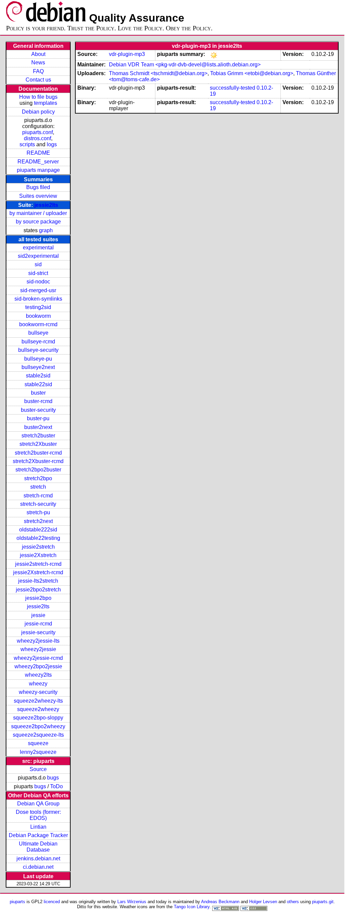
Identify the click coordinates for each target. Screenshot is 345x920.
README (38, 153)
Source (38, 769)
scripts (27, 144)
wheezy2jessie (38, 649)
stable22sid (38, 384)
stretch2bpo (38, 478)
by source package (38, 221)
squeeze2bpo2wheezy (38, 726)
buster (38, 393)
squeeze (38, 743)
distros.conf (37, 138)
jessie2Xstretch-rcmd (38, 572)
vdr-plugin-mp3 (127, 54)
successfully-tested (232, 88)
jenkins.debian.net (38, 858)
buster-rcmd (38, 401)
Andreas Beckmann (220, 901)
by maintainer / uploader (38, 213)
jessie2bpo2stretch (38, 589)
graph (46, 230)
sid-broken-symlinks (38, 299)
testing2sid (38, 307)
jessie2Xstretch (38, 555)
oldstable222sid (38, 529)
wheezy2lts (38, 675)
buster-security (38, 410)
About (38, 54)
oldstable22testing (38, 538)
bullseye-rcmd (38, 341)
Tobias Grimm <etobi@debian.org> (251, 73)
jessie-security (38, 632)
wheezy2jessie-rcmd (38, 658)
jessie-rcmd (38, 623)
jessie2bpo (38, 598)
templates (45, 103)
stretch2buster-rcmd (38, 453)
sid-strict (38, 273)
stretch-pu (38, 512)
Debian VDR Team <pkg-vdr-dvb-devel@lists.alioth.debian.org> (185, 64)
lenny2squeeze (38, 752)
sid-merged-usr (38, 290)
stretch (38, 487)
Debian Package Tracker (38, 835)
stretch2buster (38, 435)
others (293, 901)
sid (38, 264)
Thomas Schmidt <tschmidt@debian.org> (158, 73)
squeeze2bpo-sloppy (38, 717)
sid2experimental (38, 256)
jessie (38, 615)
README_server (38, 161)
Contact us (38, 80)
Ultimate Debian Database (38, 847)
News (38, 62)
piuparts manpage (38, 170)
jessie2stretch (38, 547)
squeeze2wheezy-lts (38, 701)
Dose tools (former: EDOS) (38, 815)
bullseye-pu (38, 359)
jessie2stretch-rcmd (38, 564)
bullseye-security (38, 350)
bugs (53, 777)
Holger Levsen (263, 901)
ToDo (56, 786)
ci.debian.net (38, 867)
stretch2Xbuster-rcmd (38, 461)
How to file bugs (38, 97)
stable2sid (38, 375)
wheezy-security (38, 692)
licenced (52, 901)
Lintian (38, 827)
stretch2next (38, 521)
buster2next (38, 427)
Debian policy (38, 112)
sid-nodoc (38, 281)
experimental (38, 247)
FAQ (38, 71)
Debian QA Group (38, 803)
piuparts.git (323, 901)
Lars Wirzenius (131, 901)
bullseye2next (38, 367)
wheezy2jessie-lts (38, 641)
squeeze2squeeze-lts (38, 735)
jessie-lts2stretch (38, 581)
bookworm (38, 316)
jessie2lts (46, 205)
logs (52, 144)
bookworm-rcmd (38, 324)
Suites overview (38, 196)
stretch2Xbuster (38, 444)
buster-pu (38, 418)
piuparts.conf (37, 132)
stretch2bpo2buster (38, 469)
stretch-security (38, 504)
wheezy (38, 683)
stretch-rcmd (38, 495)
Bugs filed (38, 187)
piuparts (17, 901)
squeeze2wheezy (38, 709)
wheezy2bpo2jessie (38, 666)
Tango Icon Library (191, 906)
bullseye (38, 333)
